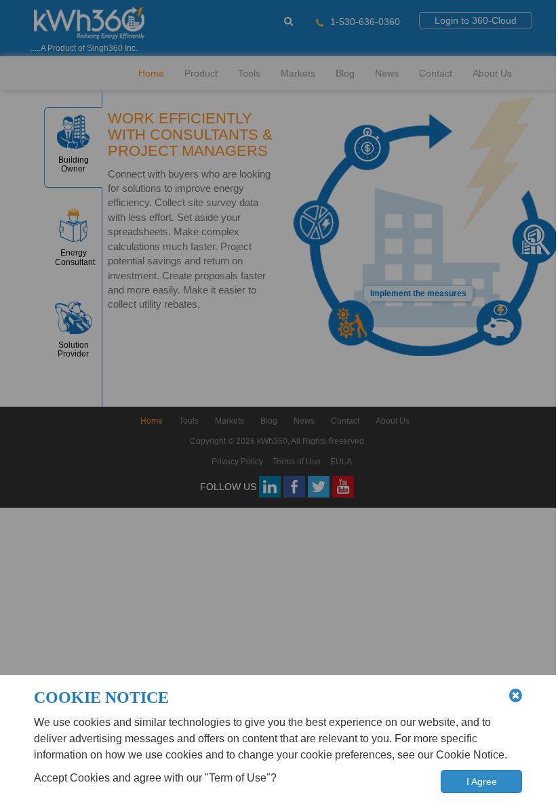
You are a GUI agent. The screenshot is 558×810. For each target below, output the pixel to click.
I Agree (481, 781)
